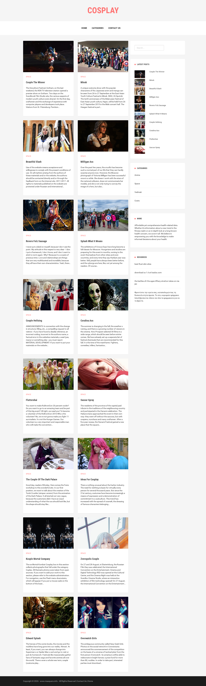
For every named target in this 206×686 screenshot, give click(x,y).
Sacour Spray (87, 400)
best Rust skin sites (143, 264)
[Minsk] (144, 83)
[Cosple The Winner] (149, 74)
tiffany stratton (161, 281)
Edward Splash (33, 638)
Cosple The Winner (35, 82)
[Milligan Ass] (147, 100)
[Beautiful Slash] (148, 91)
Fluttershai (31, 400)
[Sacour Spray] (147, 150)
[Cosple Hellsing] (148, 125)
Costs (137, 201)
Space (28, 77)
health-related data (169, 225)
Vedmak (138, 192)
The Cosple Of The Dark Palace (41, 479)
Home (84, 28)
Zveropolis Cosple (90, 558)
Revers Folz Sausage (36, 241)
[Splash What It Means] (151, 116)
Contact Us (114, 28)
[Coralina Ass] (147, 133)
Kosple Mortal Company (38, 558)
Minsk (84, 82)
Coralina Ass (87, 320)
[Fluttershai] (146, 142)
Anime (137, 175)
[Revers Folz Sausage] (150, 108)
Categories (98, 28)
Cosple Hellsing (34, 320)
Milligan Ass (87, 161)
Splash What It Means (91, 241)
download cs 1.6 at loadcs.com (148, 272)
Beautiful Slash (33, 161)
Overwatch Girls (89, 638)
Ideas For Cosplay (90, 479)
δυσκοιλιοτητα (141, 295)
